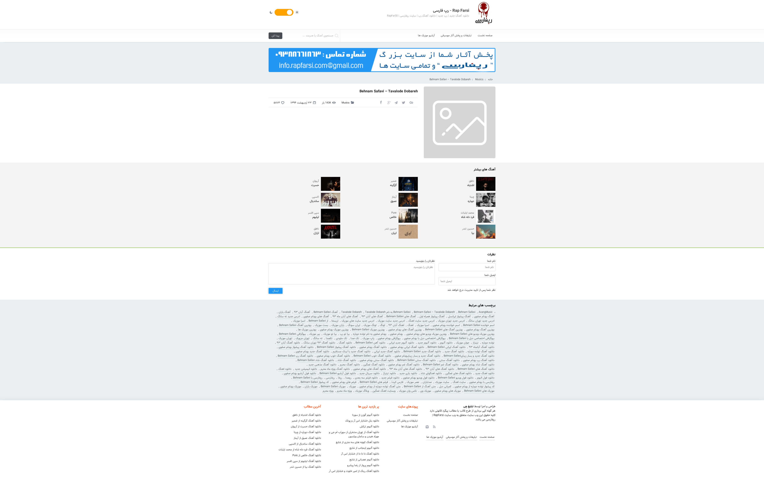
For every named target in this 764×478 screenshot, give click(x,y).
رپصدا (348, 378)
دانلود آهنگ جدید (454, 351)
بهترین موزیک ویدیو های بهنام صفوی (426, 334)
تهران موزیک (285, 338)
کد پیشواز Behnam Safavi (315, 382)
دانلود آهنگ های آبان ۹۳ (440, 369)
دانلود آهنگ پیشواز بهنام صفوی (296, 347)
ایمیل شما (489, 275)
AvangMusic (486, 312)
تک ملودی (341, 338)
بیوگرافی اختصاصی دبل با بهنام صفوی (424, 338)
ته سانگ (318, 338)
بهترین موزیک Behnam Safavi (368, 330)
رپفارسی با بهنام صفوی (481, 382)
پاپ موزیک (368, 338)
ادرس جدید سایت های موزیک (358, 321)
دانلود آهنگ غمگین (374, 365)
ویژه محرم (328, 391)
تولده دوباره (488, 343)
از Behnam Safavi (318, 321)
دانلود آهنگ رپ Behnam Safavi (295, 356)
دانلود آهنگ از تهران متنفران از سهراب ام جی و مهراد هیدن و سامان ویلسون (354, 434)
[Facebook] (381, 102)
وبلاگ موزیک (362, 391)
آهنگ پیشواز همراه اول (432, 316)
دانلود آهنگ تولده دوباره (481, 351)
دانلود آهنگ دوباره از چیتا (307, 432)
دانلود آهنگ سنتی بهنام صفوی (377, 360)
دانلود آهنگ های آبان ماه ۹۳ (405, 369)
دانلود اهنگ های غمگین (458, 373)
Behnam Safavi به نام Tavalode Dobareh (387, 312)
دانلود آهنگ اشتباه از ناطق (306, 415)
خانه (490, 79)
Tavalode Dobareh (351, 312)
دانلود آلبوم (446, 343)
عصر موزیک (413, 382)
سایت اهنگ (459, 382)
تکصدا (329, 338)
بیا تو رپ (345, 334)
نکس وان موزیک (408, 391)
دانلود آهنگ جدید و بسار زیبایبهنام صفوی (417, 356)
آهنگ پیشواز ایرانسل (459, 316)
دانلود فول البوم (485, 378)
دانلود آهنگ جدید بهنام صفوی (312, 351)
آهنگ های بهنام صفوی (316, 316)
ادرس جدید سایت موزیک (391, 321)
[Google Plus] (388, 102)
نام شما (491, 261)
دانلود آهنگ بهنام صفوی (373, 347)
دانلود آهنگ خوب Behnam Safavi (372, 356)
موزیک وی (425, 391)
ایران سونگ (354, 325)
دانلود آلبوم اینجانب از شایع (364, 448)
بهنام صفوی (396, 334)
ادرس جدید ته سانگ (288, 316)
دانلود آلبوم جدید (427, 343)
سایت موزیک (442, 382)
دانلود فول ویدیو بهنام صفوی (419, 378)
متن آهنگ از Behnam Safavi (420, 386)
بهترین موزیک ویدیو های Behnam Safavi (472, 334)
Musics (479, 79)
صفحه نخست (485, 35)
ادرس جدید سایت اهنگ (421, 321)
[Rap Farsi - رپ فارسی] (483, 14)
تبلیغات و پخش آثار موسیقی (456, 35)
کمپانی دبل (445, 386)
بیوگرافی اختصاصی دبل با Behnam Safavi (471, 338)
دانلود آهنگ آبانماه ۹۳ (481, 347)
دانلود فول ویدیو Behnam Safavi (456, 378)
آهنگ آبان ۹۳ (302, 312)
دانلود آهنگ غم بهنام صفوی (404, 365)
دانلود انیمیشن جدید (306, 369)
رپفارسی (330, 378)
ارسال (276, 291)
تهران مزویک (303, 338)
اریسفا (334, 321)
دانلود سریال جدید (369, 373)
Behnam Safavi (466, 312)
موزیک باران (311, 386)
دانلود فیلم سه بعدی (366, 378)
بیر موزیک (314, 334)
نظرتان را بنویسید (425, 261)
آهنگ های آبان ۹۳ (372, 316)
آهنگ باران (285, 312)
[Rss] (434, 426)
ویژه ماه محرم (344, 391)
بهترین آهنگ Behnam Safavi (295, 325)
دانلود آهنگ (345, 343)
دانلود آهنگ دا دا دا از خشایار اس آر (360, 454)
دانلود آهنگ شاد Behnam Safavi (315, 360)
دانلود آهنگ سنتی (449, 360)
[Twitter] (403, 102)
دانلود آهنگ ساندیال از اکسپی (305, 444)
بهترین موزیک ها (307, 330)
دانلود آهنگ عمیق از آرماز (307, 438)
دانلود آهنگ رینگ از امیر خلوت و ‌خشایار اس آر (354, 471)
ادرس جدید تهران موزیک (451, 321)
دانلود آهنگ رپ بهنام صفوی (478, 360)
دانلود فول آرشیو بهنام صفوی (300, 373)
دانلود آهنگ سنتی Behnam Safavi (416, 360)
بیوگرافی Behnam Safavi (292, 334)
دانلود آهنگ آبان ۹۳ (288, 343)
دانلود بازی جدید (408, 373)
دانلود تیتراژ (389, 373)
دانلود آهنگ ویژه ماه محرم (335, 369)
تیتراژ (475, 343)
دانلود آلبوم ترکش (369, 426)
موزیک (352, 386)
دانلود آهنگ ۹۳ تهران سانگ (319, 343)
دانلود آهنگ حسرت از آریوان (306, 426)
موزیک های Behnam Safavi (479, 391)
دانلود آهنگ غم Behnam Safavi (440, 365)
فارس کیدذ (397, 382)
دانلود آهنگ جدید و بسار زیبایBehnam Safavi (469, 356)
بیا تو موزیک (330, 334)
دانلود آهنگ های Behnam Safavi (476, 369)
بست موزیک (321, 325)
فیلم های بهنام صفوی (344, 382)
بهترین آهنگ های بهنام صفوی (405, 330)
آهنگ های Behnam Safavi (401, 316)
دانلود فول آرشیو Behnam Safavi (338, 373)
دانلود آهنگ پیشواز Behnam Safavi (336, 347)
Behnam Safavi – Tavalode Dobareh (434, 312)
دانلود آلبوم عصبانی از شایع (364, 460)
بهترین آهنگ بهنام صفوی (480, 330)
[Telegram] (396, 102)
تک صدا (355, 338)
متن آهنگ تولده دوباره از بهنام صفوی (380, 386)
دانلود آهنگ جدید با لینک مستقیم (351, 351)
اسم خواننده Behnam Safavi (478, 325)
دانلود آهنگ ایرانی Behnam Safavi (447, 347)
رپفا (340, 378)
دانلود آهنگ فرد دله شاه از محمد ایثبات (300, 450)
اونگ (382, 325)
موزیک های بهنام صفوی (448, 391)
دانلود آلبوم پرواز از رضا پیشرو (363, 465)
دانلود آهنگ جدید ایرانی (387, 351)
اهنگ (410, 325)
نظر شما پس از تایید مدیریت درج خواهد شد (471, 290)
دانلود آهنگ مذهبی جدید (322, 365)
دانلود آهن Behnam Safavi (370, 343)
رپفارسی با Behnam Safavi (307, 378)
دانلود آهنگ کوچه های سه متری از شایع (357, 442)
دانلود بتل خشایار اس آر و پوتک (362, 421)
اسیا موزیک (423, 325)
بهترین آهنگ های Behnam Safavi (444, 330)
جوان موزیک (462, 343)
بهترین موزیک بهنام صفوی (334, 330)
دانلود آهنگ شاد (346, 360)
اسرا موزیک (299, 321)
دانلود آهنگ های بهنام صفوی (369, 369)
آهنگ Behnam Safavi (326, 312)
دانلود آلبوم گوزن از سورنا (365, 415)
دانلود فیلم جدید (390, 378)
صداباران (427, 382)
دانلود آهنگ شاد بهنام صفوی (478, 365)
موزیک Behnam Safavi (333, 386)
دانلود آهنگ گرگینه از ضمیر (306, 421)
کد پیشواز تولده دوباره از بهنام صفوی (474, 386)
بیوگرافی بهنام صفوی (389, 338)
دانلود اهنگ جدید (484, 373)
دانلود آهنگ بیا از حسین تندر (305, 467)
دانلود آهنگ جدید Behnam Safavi (422, 351)
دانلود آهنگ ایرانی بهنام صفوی (407, 347)
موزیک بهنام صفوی (290, 386)
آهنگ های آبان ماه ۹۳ (345, 316)
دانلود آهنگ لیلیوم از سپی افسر (304, 461)
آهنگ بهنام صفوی (484, 316)
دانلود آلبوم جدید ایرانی (401, 343)
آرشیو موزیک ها (426, 35)
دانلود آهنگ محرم (350, 365)
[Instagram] (426, 426)
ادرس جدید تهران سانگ (481, 321)
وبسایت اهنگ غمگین (384, 391)
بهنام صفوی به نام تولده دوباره (369, 334)
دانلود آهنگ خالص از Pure (306, 455)
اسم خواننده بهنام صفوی (446, 325)
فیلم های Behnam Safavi (374, 382)
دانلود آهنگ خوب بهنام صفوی (333, 356)
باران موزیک (337, 325)
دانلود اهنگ (284, 369)
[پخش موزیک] (382, 73)
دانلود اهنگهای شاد (431, 373)
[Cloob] (411, 102)
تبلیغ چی (468, 406)
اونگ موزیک (369, 325)
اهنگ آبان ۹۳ (396, 325)
